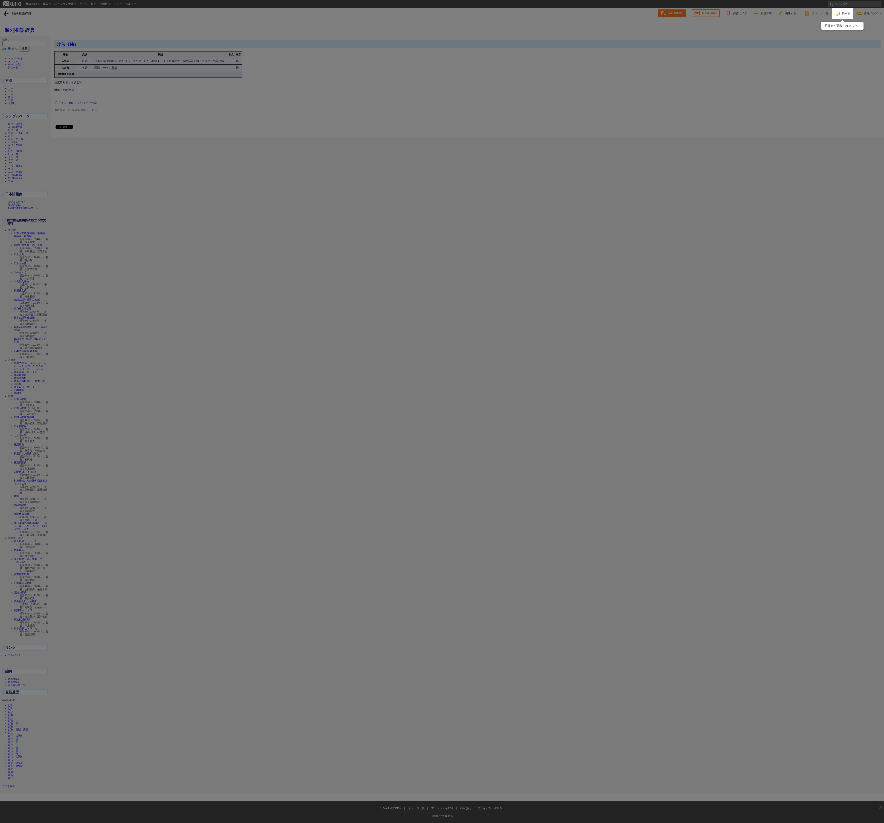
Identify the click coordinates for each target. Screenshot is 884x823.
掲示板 (846, 13)
